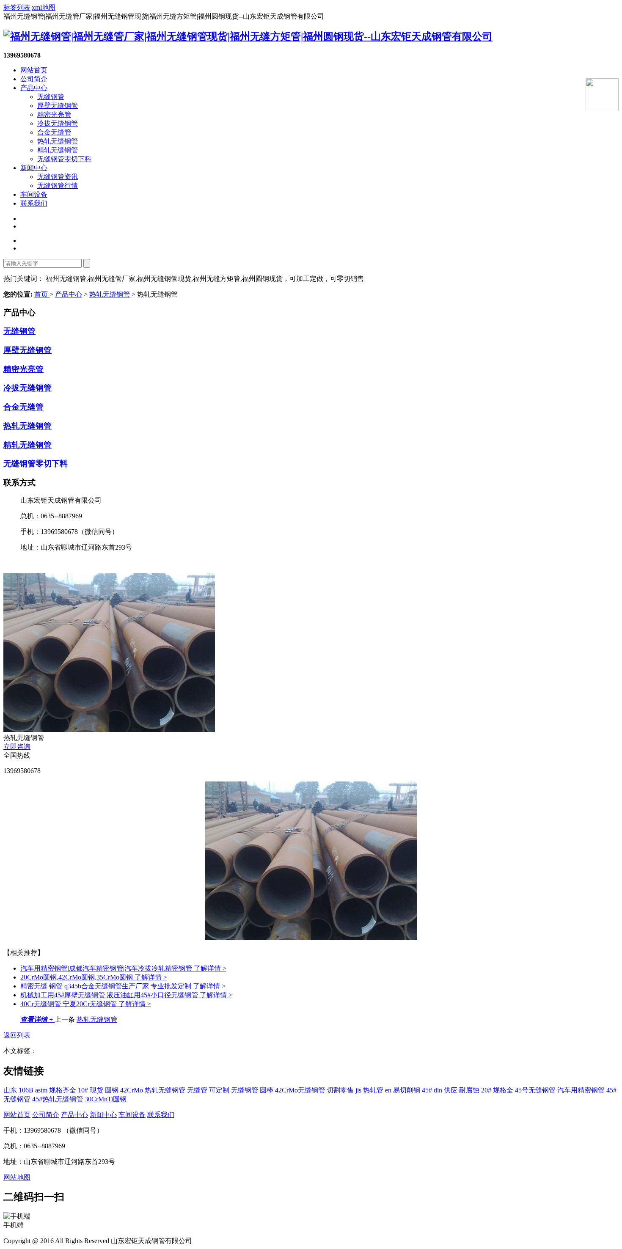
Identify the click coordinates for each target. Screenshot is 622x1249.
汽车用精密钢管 (581, 1090)
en (388, 1090)
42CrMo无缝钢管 (300, 1090)
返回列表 (16, 1035)
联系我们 (33, 203)
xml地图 (43, 7)
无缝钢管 (50, 96)
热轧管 (373, 1090)
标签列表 (16, 7)
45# (427, 1090)
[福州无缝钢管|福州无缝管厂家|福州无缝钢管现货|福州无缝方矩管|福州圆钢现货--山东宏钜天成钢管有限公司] (248, 36)
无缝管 (197, 1090)
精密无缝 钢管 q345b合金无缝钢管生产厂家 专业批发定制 (123, 986)
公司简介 (33, 79)
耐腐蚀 (469, 1090)
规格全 (503, 1090)
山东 (10, 1090)
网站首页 (33, 70)
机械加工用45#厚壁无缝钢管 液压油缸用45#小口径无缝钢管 (126, 995)
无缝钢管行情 (57, 185)
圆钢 (111, 1090)
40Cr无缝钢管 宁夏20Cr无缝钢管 (85, 1003)
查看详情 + (37, 1019)
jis (358, 1090)
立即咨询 (16, 746)
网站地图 (16, 1177)
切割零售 (340, 1090)
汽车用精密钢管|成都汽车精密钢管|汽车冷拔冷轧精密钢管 (123, 968)
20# (486, 1090)
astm (41, 1090)
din (438, 1090)
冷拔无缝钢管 (57, 123)
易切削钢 (406, 1090)
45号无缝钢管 (535, 1090)
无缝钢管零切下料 (64, 158)
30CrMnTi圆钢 (106, 1099)
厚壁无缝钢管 (57, 105)
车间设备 (33, 194)
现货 (96, 1090)
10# (83, 1090)
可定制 (219, 1090)
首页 (42, 294)
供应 (450, 1090)
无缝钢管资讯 (57, 176)
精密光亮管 (54, 114)
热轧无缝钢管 (57, 141)
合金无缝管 (54, 132)
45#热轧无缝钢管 (57, 1099)
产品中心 (33, 87)
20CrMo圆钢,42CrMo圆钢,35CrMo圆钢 (93, 977)
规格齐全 (62, 1090)
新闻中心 (33, 167)
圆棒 (266, 1090)
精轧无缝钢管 (57, 150)
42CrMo (131, 1090)
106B (26, 1090)
